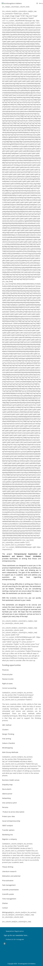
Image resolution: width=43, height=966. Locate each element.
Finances (5, 670)
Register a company (9, 839)
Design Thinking (8, 734)
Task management (9, 885)
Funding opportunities (11, 665)
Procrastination (7, 880)
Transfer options (8, 830)
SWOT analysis (7, 825)
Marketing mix (7, 835)
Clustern (5, 729)
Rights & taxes (7, 683)
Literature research (9, 871)
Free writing (6, 739)
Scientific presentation (10, 890)
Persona (5, 807)
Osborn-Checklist (8, 743)
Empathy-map (7, 785)
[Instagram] (4, 943)
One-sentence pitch (9, 803)
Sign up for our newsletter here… (16, 935)
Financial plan (7, 674)
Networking (6, 798)
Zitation (5, 903)
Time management (9, 899)
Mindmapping (7, 748)
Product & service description (13, 812)
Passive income (7, 679)
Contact (5, 693)
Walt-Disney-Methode (10, 752)
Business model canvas (10, 780)
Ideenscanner (7, 794)
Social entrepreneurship (11, 821)
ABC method (6, 725)
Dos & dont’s (6, 789)
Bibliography (7, 912)
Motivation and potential (11, 876)
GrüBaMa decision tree (18, 598)
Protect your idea (8, 816)
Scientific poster (8, 894)
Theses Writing (7, 867)
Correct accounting (9, 688)
